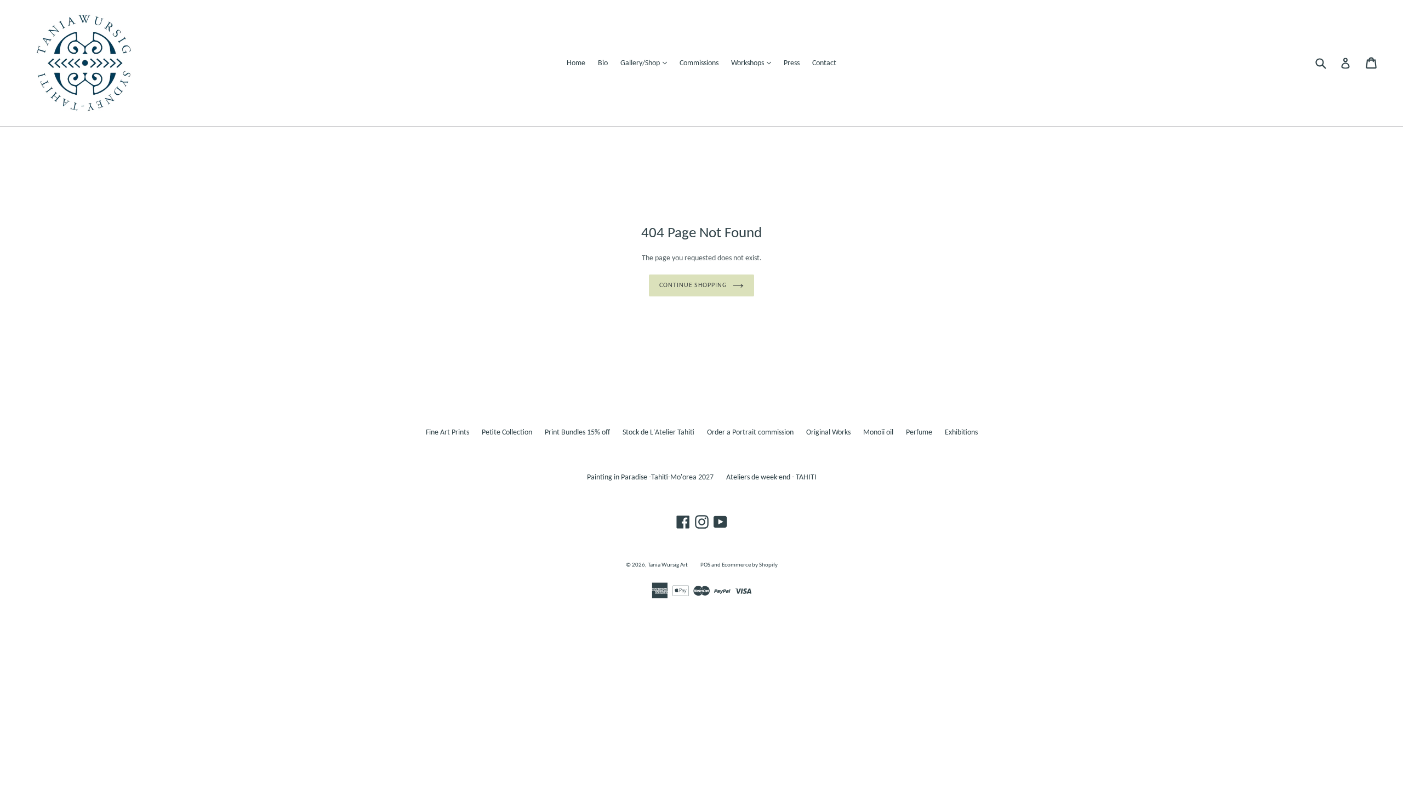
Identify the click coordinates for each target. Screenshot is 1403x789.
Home (576, 63)
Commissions (699, 63)
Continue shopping (693, 285)
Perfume (919, 432)
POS (705, 565)
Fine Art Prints (447, 432)
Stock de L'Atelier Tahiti (658, 432)
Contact (824, 63)
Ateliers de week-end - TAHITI (771, 477)
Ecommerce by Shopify (750, 565)
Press (792, 63)
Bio (603, 63)
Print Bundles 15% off (577, 432)
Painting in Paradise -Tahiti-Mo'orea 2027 (650, 477)
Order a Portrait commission (750, 432)
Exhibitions (961, 432)
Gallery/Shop (646, 63)
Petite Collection (507, 432)
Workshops (754, 63)
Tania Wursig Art (668, 565)
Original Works (828, 432)
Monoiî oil (878, 432)
